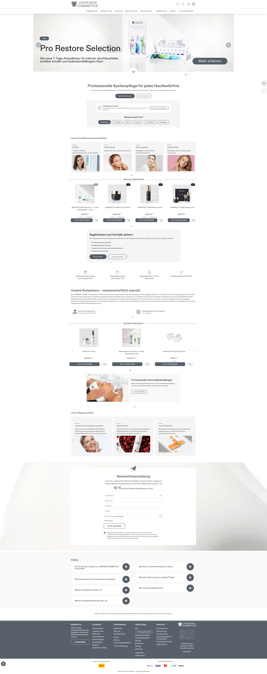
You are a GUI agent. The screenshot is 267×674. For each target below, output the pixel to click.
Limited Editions (98, 574)
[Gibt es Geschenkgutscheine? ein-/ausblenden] (190, 525)
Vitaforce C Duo (88, 289)
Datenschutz (140, 593)
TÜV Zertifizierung (121, 583)
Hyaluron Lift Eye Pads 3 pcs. (174, 289)
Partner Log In (161, 569)
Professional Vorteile (164, 579)
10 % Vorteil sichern (117, 194)
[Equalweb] (3, 665)
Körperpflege (97, 580)
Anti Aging (117, 59)
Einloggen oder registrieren (159, 45)
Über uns (117, 569)
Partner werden (162, 571)
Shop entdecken (143, 33)
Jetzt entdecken (139, 329)
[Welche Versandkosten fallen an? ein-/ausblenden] (126, 527)
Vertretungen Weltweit (122, 580)
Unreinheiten (150, 59)
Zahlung (138, 584)
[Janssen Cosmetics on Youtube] (192, 574)
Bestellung (139, 581)
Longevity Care (97, 569)
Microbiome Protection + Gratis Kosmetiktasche (131, 290)
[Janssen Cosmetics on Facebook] (187, 569)
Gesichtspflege (98, 577)
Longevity (137, 59)
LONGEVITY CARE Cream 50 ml (117, 145)
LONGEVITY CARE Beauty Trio (182, 145)
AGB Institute (161, 582)
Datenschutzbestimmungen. (130, 476)
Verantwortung (119, 571)
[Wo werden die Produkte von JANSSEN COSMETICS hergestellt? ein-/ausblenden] (126, 504)
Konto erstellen (98, 194)
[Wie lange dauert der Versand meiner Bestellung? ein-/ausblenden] (126, 516)
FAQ (136, 566)
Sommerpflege (97, 566)
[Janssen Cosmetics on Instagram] (182, 569)
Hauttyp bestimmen (142, 573)
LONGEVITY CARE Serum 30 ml (149, 145)
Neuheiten (96, 571)
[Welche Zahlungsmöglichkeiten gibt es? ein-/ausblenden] (126, 538)
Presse (116, 575)
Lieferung (138, 586)
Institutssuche (162, 566)
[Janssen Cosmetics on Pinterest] (182, 574)
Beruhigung (163, 59)
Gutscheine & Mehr (99, 585)
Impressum (187, 589)
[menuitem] (101, 565)
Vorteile (138, 578)
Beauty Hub (118, 566)
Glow (127, 59)
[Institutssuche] (149, 210)
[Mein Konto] (183, 4)
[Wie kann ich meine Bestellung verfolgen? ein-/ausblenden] (190, 504)
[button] (177, 4)
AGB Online (139, 590)
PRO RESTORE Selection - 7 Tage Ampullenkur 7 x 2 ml (85, 146)
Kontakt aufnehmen (142, 575)
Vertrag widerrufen (144, 569)
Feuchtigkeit (104, 59)
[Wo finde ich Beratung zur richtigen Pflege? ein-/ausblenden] (190, 515)
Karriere (117, 577)
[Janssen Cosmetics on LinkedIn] (187, 574)
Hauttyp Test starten (125, 33)
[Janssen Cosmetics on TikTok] (192, 569)
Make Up (95, 582)
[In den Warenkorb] (96, 158)
